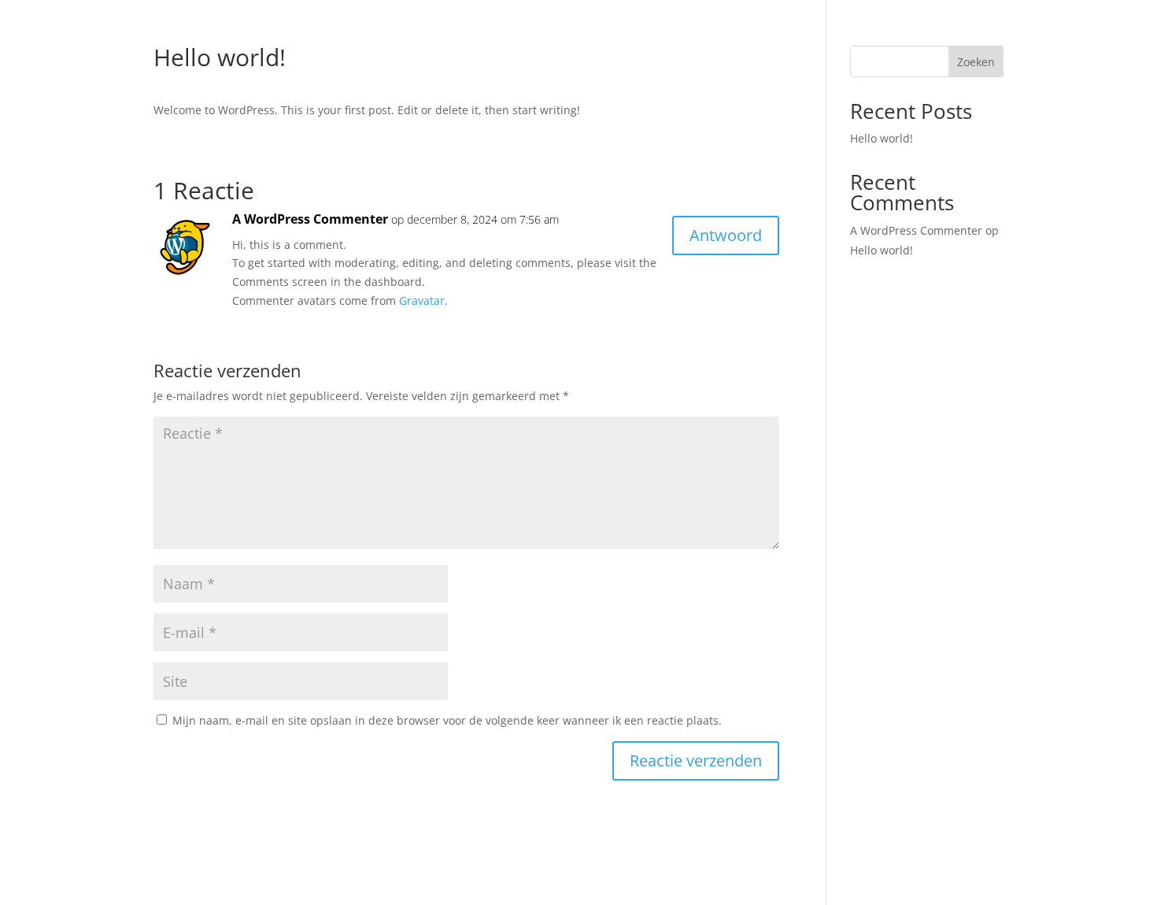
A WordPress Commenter (310, 219)
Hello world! (881, 138)
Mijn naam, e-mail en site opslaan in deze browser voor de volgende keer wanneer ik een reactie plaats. (447, 720)
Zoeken (976, 61)
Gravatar (422, 300)
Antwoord (725, 235)
